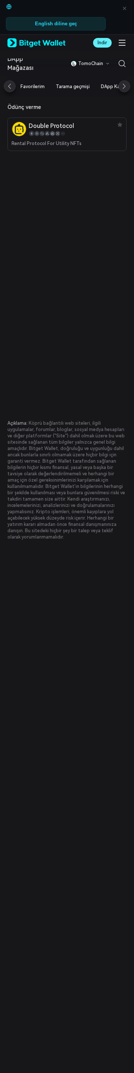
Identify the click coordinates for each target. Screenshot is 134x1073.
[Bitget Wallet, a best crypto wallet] (36, 42)
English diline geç (56, 23)
